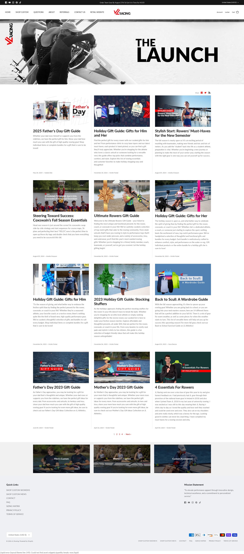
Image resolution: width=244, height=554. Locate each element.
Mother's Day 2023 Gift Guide (118, 387)
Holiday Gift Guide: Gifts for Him (59, 299)
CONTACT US (79, 12)
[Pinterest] (17, 2)
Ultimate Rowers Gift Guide (116, 215)
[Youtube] (10, 2)
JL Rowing (15, 541)
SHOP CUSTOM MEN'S (16, 494)
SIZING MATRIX (13, 506)
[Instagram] (13, 2)
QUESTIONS (39, 12)
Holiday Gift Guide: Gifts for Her (181, 215)
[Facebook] (6, 2)
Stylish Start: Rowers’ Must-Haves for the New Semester (182, 133)
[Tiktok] (20, 2)
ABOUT (52, 12)
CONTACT (10, 498)
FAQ (8, 502)
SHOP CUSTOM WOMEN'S (18, 490)
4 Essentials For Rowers (174, 387)
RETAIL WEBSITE (97, 12)
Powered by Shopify (26, 541)
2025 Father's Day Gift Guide (56, 131)
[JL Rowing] (122, 12)
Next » (128, 434)
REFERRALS (64, 12)
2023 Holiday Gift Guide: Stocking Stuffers (121, 301)
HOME (8, 12)
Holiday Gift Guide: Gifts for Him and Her (120, 133)
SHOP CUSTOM (22, 12)
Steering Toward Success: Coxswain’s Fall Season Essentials (60, 217)
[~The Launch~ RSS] (209, 92)
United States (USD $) (229, 2)
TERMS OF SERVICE (15, 514)
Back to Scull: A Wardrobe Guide (181, 299)
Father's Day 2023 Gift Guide (56, 387)
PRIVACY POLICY (13, 510)
